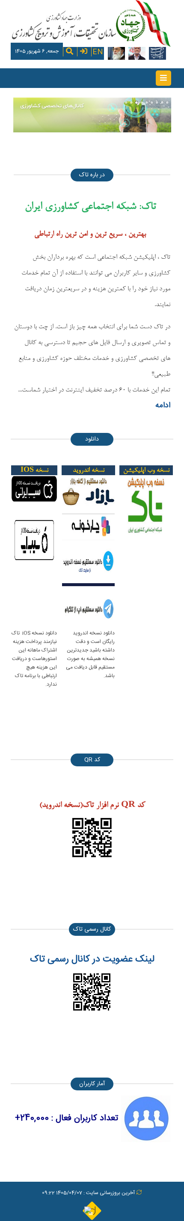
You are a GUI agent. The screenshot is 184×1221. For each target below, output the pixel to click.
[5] (146, 102)
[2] (131, 102)
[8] (162, 102)
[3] (136, 102)
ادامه (162, 405)
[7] (157, 102)
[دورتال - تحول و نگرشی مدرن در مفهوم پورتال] (92, 1210)
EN (97, 51)
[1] (126, 102)
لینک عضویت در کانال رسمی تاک (92, 959)
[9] (167, 102)
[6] (152, 102)
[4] (141, 102)
